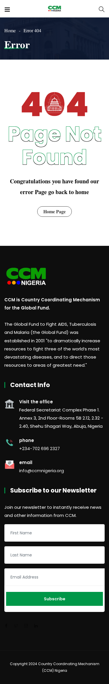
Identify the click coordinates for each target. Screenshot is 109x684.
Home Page (54, 211)
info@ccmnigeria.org (41, 471)
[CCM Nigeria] (54, 9)
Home (10, 30)
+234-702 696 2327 (39, 448)
